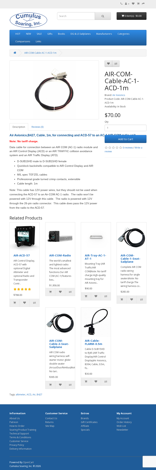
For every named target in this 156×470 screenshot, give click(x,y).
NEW (28, 33)
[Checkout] (143, 3)
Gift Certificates (89, 422)
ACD (29, 394)
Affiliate (85, 426)
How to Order (17, 426)
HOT (17, 33)
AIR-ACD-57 (22, 255)
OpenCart (28, 462)
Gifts (49, 33)
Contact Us (51, 418)
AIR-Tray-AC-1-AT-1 (95, 256)
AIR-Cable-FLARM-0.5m (93, 342)
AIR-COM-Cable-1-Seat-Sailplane (130, 258)
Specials (85, 429)
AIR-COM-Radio (60, 255)
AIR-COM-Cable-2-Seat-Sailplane (59, 344)
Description (19, 126)
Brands (85, 418)
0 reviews (128, 147)
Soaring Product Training (23, 429)
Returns (49, 422)
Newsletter (122, 429)
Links (38, 41)
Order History (124, 422)
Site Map (49, 426)
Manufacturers (104, 33)
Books (61, 33)
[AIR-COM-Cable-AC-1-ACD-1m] (54, 89)
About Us (15, 418)
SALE (39, 33)
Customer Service (19, 441)
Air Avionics (118, 95)
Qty (106, 121)
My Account (123, 418)
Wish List (121, 426)
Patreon (14, 422)
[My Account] (127, 3)
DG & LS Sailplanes (81, 33)
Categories (123, 33)
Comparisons (22, 41)
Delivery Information (21, 448)
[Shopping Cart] (138, 3)
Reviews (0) (37, 126)
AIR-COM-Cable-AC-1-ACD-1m (40, 52)
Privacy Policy (17, 445)
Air (34, 394)
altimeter (20, 394)
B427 (39, 394)
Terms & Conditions (20, 437)
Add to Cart (125, 139)
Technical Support (19, 433)
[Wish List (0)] (133, 3)
